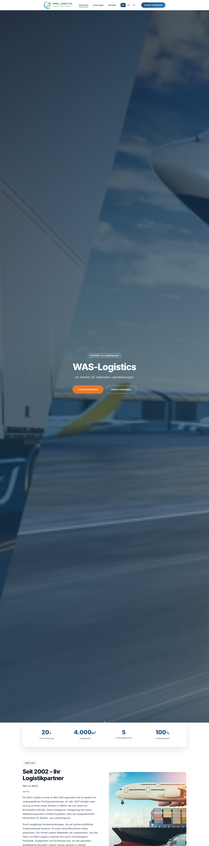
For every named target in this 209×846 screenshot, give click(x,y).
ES (134, 5)
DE (123, 5)
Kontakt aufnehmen (153, 5)
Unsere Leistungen (121, 389)
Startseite (83, 5)
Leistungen (98, 5)
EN (129, 5)
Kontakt (112, 5)
